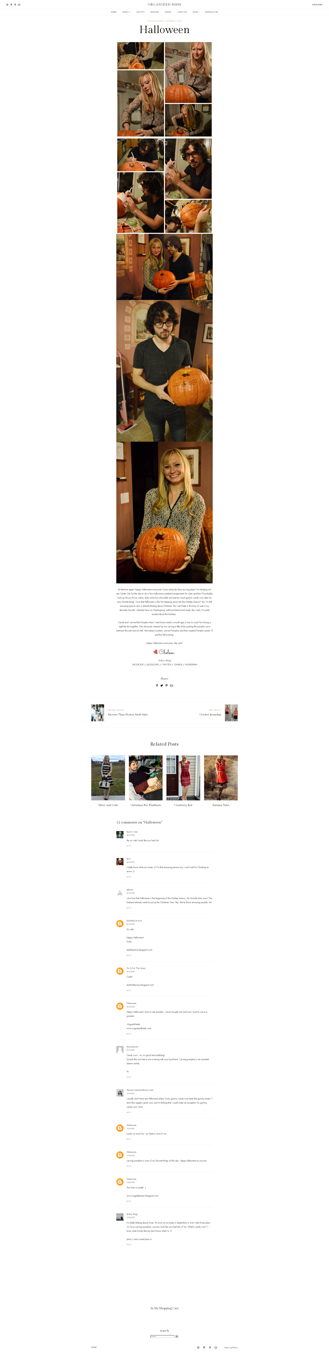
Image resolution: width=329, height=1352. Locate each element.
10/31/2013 (131, 835)
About (125, 12)
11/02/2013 (131, 1155)
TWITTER (166, 664)
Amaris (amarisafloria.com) (140, 1090)
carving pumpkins (155, 21)
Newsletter (211, 12)
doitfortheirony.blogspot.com (140, 985)
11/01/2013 (130, 1093)
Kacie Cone (132, 832)
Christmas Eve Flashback (146, 805)
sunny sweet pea (141, 1239)
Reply (129, 846)
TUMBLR (178, 664)
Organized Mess (164, 4)
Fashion (154, 12)
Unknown (131, 1003)
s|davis (130, 890)
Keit (128, 859)
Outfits (141, 12)
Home (114, 12)
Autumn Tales (220, 805)
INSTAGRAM (191, 664)
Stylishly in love (134, 921)
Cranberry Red (183, 805)
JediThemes (234, 1347)
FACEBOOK (137, 664)
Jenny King (132, 1214)
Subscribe (317, 4)
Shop (195, 12)
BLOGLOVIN (153, 664)
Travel (168, 12)
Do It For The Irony (136, 968)
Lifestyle (182, 12)
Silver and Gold (108, 805)
